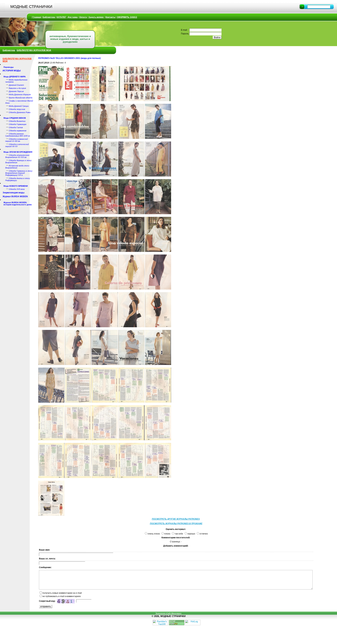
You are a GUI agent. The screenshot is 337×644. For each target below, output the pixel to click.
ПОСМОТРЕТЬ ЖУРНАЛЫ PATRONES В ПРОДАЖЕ (176, 523)
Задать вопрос (96, 17)
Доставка (73, 17)
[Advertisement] (326, 107)
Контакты (110, 17)
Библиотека (49, 17)
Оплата (83, 17)
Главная (36, 17)
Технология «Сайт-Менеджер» (168, 613)
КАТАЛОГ (61, 17)
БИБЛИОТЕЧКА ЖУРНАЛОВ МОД (34, 50)
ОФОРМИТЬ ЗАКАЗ (127, 17)
